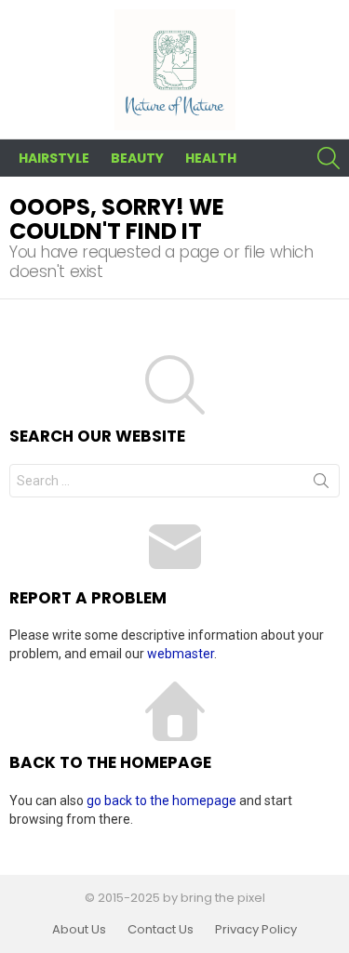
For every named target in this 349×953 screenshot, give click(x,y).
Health (210, 158)
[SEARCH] (328, 158)
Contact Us (161, 929)
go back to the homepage (161, 800)
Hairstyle (54, 158)
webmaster (180, 653)
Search (321, 484)
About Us (79, 929)
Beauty (137, 158)
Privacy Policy (256, 929)
